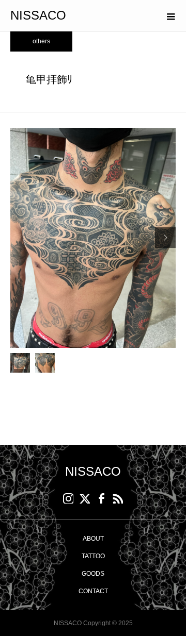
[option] (93, 238)
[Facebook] (101, 498)
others (41, 41)
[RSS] (118, 498)
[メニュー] (170, 15)
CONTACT (93, 591)
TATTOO (93, 556)
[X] (85, 498)
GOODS (93, 573)
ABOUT (93, 538)
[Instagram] (68, 498)
